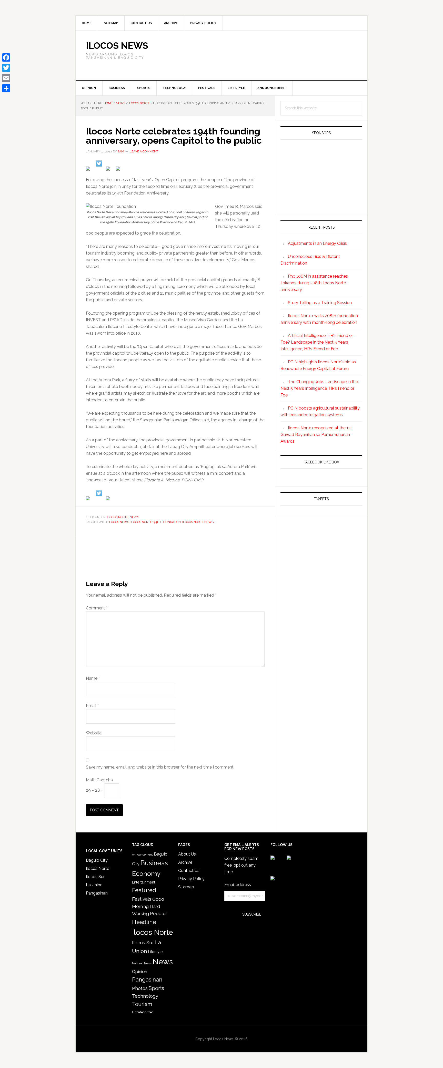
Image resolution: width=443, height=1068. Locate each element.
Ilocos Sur (95, 876)
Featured (144, 890)
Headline (144, 922)
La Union (94, 884)
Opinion (139, 971)
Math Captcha (99, 780)
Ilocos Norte (117, 517)
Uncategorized (143, 1012)
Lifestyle (155, 952)
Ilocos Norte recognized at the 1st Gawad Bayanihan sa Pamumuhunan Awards (316, 434)
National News (142, 963)
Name (93, 678)
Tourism (142, 1004)
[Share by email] (119, 170)
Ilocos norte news (198, 522)
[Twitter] (6, 68)
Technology (145, 996)
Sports (156, 988)
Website (94, 733)
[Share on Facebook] (89, 170)
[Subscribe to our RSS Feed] (109, 499)
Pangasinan (97, 893)
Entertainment (143, 882)
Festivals (141, 899)
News (134, 517)
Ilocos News (117, 45)
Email (92, 705)
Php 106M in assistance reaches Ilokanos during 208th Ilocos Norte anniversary (314, 283)
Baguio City (97, 860)
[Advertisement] (297, 54)
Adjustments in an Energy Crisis (317, 243)
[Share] (6, 88)
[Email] (6, 78)
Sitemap (186, 887)
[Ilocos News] (99, 163)
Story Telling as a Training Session (320, 302)
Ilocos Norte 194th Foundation (155, 522)
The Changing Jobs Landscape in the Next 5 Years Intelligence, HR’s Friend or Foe (319, 388)
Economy (146, 873)
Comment (96, 608)
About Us (187, 854)
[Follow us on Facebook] (89, 499)
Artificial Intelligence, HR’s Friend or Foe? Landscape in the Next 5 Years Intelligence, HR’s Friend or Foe (316, 342)
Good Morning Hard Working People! (149, 906)
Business (154, 863)
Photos (140, 988)
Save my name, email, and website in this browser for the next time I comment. (160, 767)
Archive (185, 862)
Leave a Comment (144, 151)
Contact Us (188, 870)
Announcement (142, 854)
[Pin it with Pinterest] (109, 170)
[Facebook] (6, 57)
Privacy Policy (191, 878)
